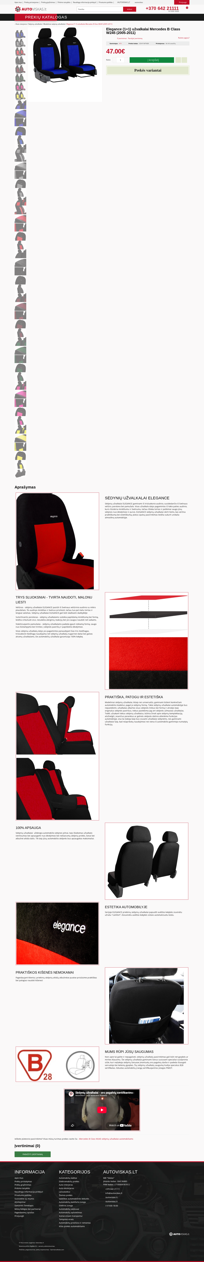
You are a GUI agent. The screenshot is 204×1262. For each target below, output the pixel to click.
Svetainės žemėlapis (24, 1205)
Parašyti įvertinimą (135, 38)
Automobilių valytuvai (69, 1209)
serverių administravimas (46, 1246)
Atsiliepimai (20, 1202)
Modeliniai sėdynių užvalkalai (54, 24)
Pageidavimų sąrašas (24, 1212)
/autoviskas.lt (111, 1197)
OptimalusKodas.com (57, 1250)
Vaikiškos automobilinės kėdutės (74, 1198)
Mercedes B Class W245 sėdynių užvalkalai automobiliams (106, 1139)
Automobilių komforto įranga (72, 1202)
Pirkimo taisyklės (64, 2)
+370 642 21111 (162, 8)
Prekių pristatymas (31, 2)
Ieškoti (129, 9)
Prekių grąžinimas (48, 2)
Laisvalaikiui (64, 1191)
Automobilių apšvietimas (70, 1212)
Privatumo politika (106, 2)
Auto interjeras (21, 24)
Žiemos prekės (65, 1195)
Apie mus (18, 2)
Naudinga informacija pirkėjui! (84, 2)
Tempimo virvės (66, 1219)
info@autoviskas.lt (113, 1193)
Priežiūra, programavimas (27, 1250)
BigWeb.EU (33, 1246)
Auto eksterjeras (66, 1188)
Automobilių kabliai (68, 1178)
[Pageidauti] (178, 60)
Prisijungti (19, 1216)
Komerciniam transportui (70, 1216)
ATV (120, 43)
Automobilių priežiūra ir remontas (75, 1222)
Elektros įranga (66, 1205)
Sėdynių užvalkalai (35, 24)
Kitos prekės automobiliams (72, 1226)
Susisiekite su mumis (24, 1198)
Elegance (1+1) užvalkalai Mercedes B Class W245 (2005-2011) (89, 24)
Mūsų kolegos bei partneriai (28, 1209)
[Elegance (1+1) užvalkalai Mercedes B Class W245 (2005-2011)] (20, 34)
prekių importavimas (42, 1250)
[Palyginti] (184, 60)
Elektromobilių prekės (69, 1181)
